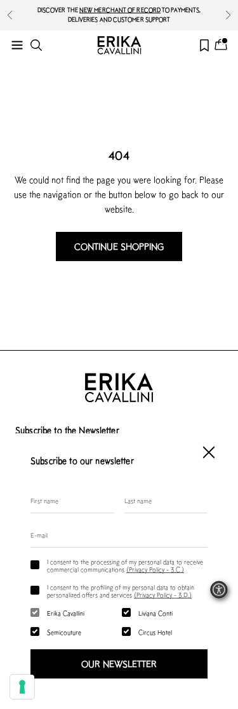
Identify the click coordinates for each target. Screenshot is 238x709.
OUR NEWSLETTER (119, 664)
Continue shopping (119, 246)
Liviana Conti (155, 613)
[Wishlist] (204, 45)
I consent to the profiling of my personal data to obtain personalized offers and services (120, 590)
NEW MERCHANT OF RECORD (120, 9)
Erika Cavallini (65, 613)
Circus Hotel (155, 632)
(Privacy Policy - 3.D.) (163, 594)
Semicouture (64, 632)
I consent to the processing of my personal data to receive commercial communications (125, 565)
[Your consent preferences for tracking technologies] (22, 687)
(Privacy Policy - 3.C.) (155, 569)
